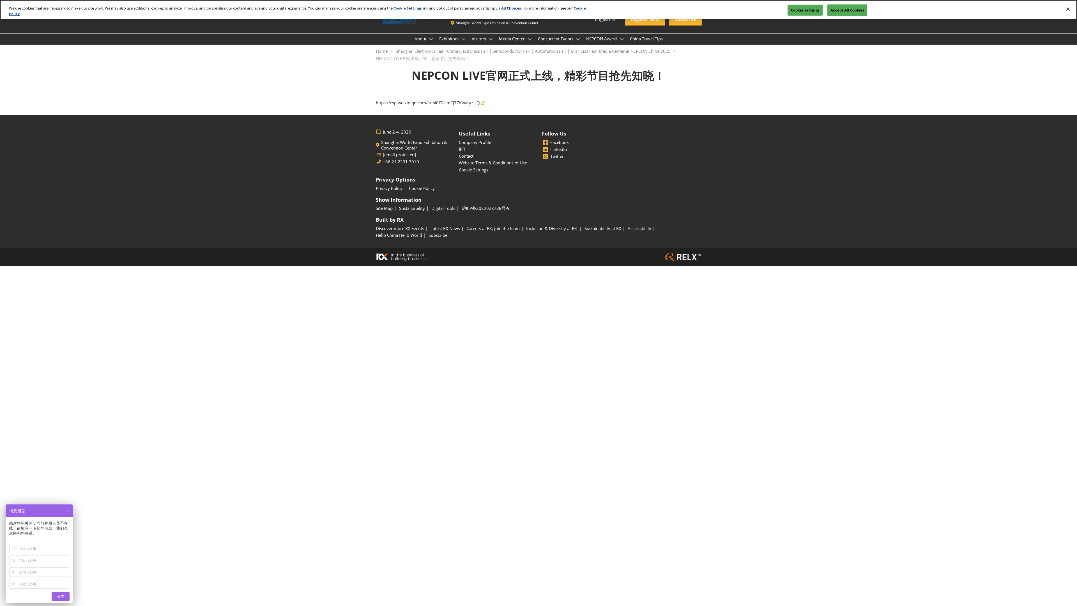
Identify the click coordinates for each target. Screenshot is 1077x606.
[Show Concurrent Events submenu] (578, 39)
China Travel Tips (646, 39)
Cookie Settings (407, 8)
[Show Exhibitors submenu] (463, 39)
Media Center (512, 39)
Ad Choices (511, 8)
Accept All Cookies (847, 9)
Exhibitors (449, 39)
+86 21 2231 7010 (401, 161)
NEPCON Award (602, 39)
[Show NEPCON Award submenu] (621, 39)
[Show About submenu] (431, 39)
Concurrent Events (556, 39)
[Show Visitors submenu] (491, 39)
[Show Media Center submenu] (529, 39)
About (421, 39)
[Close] (1068, 9)
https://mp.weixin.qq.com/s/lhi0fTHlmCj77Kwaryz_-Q (428, 102)
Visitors (479, 39)
